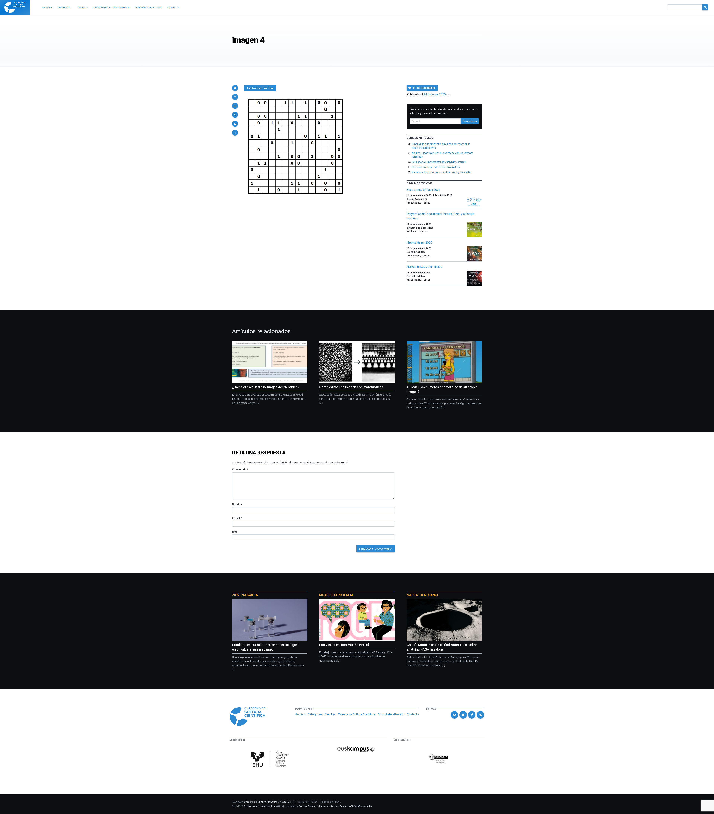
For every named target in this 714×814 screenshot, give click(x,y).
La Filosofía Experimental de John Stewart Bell (439, 161)
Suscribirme (470, 121)
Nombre (238, 504)
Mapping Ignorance (423, 595)
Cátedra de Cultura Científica (356, 714)
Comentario (240, 469)
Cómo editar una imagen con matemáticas (351, 387)
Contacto (413, 714)
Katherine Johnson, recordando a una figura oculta (441, 172)
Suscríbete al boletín (391, 714)
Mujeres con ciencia (336, 595)
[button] (235, 88)
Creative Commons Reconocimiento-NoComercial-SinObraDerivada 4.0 (335, 806)
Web (234, 531)
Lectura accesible (260, 88)
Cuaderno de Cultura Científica (259, 806)
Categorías (315, 714)
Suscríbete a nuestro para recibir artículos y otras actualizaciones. (444, 111)
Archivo (300, 714)
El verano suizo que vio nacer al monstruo (436, 167)
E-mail (237, 518)
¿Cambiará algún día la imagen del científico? (265, 387)
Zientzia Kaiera (245, 595)
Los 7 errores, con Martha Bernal (344, 645)
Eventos (330, 714)
